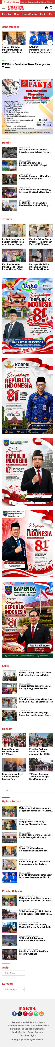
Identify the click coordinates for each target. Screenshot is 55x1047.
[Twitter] (19, 1014)
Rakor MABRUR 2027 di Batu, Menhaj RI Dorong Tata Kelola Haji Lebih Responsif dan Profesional (35, 926)
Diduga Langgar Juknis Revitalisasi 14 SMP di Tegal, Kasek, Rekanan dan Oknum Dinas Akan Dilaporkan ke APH (35, 164)
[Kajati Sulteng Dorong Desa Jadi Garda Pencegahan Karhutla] (9, 837)
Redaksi (16, 1022)
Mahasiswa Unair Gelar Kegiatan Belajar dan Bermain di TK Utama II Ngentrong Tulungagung (36, 809)
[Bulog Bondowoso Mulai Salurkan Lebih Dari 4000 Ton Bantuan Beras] (9, 702)
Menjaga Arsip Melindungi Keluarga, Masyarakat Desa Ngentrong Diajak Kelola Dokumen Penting (36, 822)
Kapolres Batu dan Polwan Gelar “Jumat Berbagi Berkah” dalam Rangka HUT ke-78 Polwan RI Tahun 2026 (13, 267)
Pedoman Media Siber (19, 1025)
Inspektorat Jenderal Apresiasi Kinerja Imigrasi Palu (12, 776)
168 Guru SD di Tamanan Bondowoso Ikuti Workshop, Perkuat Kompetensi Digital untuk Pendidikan (35, 939)
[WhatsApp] (36, 1014)
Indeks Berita (18, 1032)
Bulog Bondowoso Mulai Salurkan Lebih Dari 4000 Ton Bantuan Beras (36, 700)
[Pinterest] (25, 1014)
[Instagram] (30, 1014)
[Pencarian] (51, 7)
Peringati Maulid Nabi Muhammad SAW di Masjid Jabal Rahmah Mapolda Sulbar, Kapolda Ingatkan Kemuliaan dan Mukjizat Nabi (41, 267)
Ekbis (4, 60)
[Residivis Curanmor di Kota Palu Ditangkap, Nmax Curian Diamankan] (9, 179)
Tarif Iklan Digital (28, 1035)
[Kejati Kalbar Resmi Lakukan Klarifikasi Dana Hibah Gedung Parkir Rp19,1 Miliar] (9, 205)
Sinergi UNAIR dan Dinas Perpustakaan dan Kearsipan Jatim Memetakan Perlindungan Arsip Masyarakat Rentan (12, 49)
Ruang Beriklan (35, 1032)
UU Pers (39, 1022)
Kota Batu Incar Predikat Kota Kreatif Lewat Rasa (33, 952)
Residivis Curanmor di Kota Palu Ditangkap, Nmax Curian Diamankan (35, 177)
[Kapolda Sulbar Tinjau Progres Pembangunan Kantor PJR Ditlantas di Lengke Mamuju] (41, 230)
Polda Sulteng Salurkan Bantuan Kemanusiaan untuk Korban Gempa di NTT (13, 241)
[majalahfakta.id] (15, 7)
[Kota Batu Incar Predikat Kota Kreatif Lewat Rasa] (9, 954)
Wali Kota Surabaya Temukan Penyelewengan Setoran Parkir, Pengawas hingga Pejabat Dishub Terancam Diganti (35, 150)
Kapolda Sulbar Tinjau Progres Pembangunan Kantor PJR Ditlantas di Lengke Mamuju (40, 241)
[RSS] (41, 1014)
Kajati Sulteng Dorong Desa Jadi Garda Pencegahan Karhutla (35, 836)
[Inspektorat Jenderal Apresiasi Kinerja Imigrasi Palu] (14, 764)
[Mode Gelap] (46, 7)
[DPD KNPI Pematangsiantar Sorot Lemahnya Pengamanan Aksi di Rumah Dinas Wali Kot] (41, 38)
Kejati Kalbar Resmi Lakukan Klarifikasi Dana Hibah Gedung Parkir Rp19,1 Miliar (33, 204)
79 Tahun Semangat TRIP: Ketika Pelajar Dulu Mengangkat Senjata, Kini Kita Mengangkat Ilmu (39, 776)
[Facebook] (14, 1014)
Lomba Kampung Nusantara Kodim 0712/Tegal (10, 751)
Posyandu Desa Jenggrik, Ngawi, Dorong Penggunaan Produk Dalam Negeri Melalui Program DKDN (35, 687)
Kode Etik (27, 1022)
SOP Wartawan (40, 1025)
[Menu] (4, 7)
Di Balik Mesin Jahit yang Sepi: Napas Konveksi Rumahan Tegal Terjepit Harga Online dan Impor (34, 713)
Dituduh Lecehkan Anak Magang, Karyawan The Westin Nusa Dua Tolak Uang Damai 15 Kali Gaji (35, 190)
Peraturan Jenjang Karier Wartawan (27, 1029)
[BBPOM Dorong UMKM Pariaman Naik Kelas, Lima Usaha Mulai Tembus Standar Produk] (9, 675)
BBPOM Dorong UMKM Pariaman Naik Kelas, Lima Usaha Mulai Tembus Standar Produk (35, 673)
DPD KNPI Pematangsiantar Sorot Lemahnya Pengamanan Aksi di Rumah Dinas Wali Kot (41, 49)
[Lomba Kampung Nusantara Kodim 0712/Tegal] (14, 740)
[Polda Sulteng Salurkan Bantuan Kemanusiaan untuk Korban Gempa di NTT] (14, 230)
